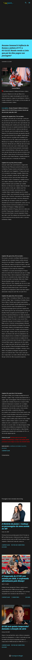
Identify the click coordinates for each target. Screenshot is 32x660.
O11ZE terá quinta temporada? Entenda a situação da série (15, 627)
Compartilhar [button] (6, 450)
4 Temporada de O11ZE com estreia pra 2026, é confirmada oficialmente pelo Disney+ (15, 578)
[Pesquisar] (26, 3)
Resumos (4, 448)
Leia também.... (5, 108)
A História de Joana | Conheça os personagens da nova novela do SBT (15, 526)
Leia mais (4, 547)
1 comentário (15, 597)
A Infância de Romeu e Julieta (17, 446)
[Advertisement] (16, 23)
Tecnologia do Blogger (17, 655)
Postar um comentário (18, 545)
